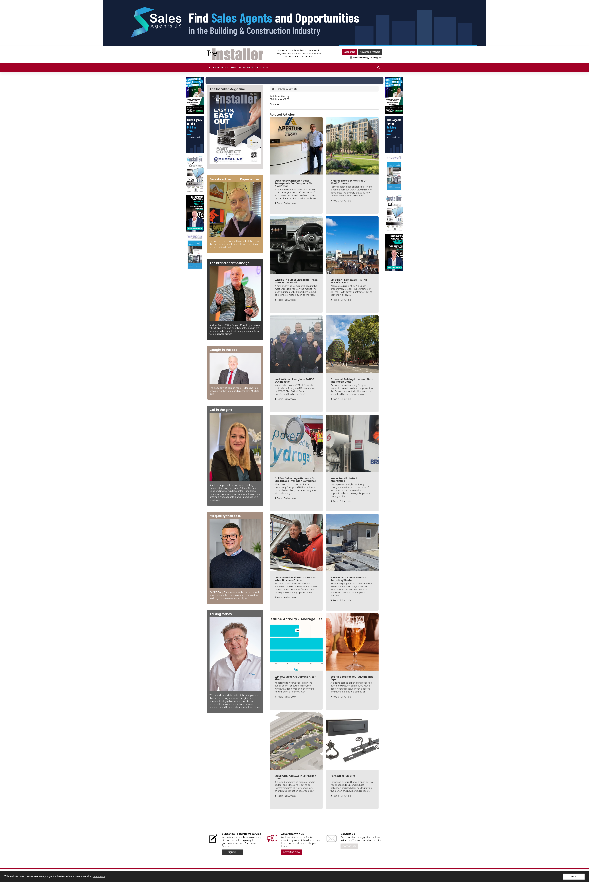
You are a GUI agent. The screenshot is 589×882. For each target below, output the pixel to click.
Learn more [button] (99, 876)
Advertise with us (370, 52)
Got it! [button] (574, 876)
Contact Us (349, 846)
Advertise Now (291, 852)
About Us (261, 67)
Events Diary (246, 67)
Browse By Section (223, 67)
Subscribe (349, 52)
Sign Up (232, 852)
